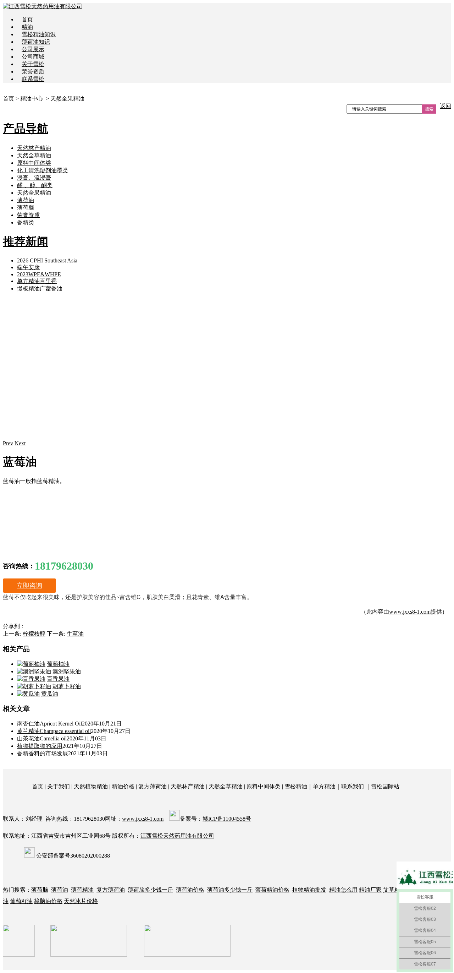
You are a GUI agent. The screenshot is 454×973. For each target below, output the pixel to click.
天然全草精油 (34, 155)
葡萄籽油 (21, 901)
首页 (27, 19)
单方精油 (324, 786)
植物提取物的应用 (39, 746)
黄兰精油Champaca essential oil (54, 731)
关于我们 (58, 786)
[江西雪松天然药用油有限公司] (42, 6)
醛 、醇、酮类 (34, 185)
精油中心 (31, 99)
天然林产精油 (34, 148)
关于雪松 (33, 64)
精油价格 (123, 786)
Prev (8, 443)
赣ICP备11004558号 (227, 819)
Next (20, 443)
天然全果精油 (34, 193)
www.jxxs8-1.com (410, 612)
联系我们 (352, 786)
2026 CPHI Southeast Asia (47, 260)
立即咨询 (29, 585)
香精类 (25, 222)
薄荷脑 (25, 208)
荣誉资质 (33, 72)
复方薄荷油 (152, 786)
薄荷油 (25, 200)
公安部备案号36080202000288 (72, 856)
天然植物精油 (91, 786)
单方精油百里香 (37, 281)
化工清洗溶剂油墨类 (42, 170)
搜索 (429, 109)
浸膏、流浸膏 (34, 178)
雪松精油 (295, 786)
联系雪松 (33, 79)
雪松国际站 (385, 786)
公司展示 (33, 49)
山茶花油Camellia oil (42, 738)
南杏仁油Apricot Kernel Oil (49, 724)
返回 (445, 106)
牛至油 (75, 634)
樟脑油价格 (48, 901)
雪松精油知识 (39, 34)
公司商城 (33, 57)
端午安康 (28, 267)
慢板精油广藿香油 (39, 289)
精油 (27, 27)
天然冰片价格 (81, 901)
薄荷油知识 (36, 42)
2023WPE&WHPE (39, 274)
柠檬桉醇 (34, 634)
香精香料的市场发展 (42, 753)
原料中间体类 (34, 163)
